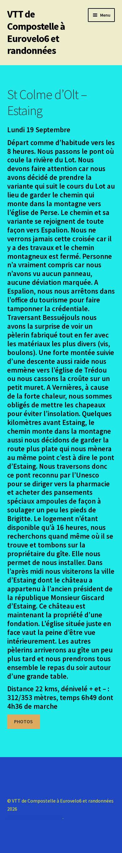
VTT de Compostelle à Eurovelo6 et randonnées (36, 32)
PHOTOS (23, 721)
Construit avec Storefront (35, 817)
